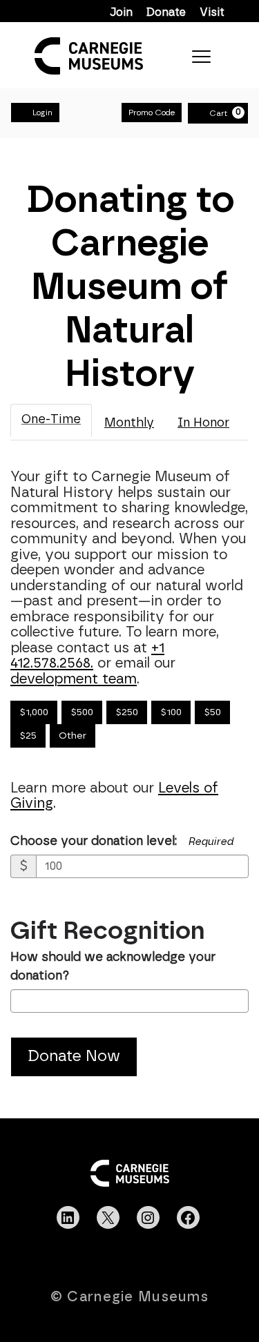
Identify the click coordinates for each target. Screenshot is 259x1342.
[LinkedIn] (67, 1217)
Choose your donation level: (93, 841)
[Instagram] (148, 1217)
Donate (166, 12)
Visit (212, 12)
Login (42, 112)
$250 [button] (126, 712)
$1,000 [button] (33, 712)
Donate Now (74, 1056)
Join (121, 12)
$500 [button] (81, 712)
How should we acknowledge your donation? (112, 966)
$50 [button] (212, 712)
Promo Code (151, 112)
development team (73, 679)
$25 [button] (28, 736)
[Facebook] (188, 1217)
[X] (107, 1217)
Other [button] (72, 736)
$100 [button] (171, 712)
